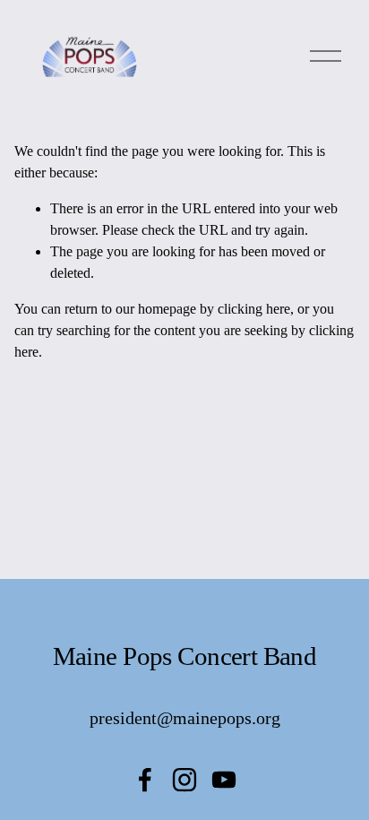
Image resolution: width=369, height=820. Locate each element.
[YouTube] (223, 779)
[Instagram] (184, 779)
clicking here (254, 308)
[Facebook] (145, 779)
